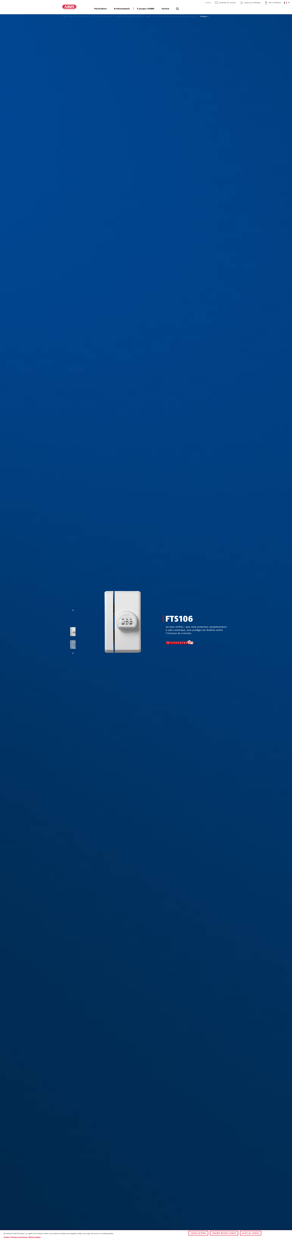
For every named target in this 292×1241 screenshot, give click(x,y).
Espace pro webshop (252, 3)
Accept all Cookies (250, 1233)
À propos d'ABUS (145, 9)
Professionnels (122, 9)
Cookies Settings (198, 1233)
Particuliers (100, 9)
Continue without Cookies (224, 1233)
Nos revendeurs (275, 3)
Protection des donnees (19, 1237)
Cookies (6, 1237)
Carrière (208, 3)
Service (165, 9)
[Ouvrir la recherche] (177, 10)
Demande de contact (227, 3)
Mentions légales (35, 1237)
